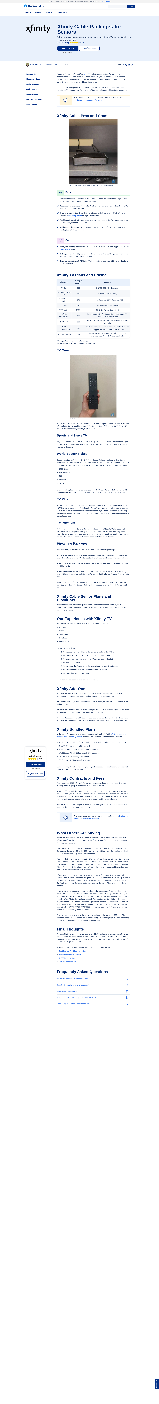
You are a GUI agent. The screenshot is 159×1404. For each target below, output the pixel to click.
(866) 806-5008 (90, 48)
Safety (26, 12)
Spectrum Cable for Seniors (70, 955)
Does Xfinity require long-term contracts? (73, 985)
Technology (60, 12)
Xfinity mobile (76, 737)
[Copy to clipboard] (132, 65)
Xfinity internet (65, 249)
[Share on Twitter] (123, 65)
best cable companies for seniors (90, 100)
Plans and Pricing (33, 79)
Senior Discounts (33, 84)
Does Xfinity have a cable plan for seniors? (73, 1004)
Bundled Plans (32, 94)
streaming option (75, 216)
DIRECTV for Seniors (67, 958)
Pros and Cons (32, 74)
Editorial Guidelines (105, 1)
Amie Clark (38, 65)
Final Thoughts (32, 104)
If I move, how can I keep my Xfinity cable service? (76, 997)
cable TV (87, 74)
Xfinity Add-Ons (32, 89)
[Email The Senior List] (129, 65)
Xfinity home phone (118, 734)
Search (131, 6)
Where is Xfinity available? (67, 991)
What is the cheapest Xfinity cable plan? (72, 979)
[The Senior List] (34, 6)
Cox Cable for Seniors (67, 962)
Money (48, 12)
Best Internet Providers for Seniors (72, 951)
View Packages (68, 48)
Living (37, 12)
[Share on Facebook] (126, 65)
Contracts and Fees (34, 99)
